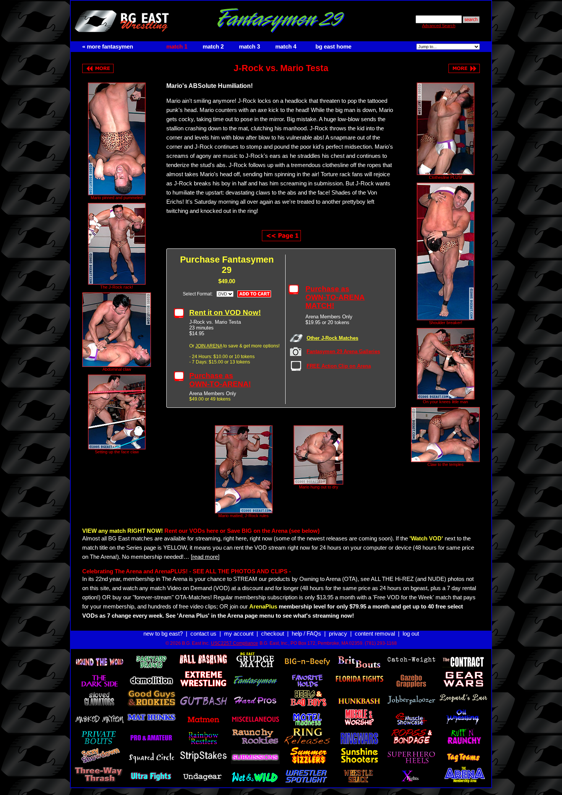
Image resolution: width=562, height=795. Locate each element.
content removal (375, 634)
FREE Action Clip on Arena (339, 366)
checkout (272, 634)
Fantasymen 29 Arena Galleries (343, 351)
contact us (203, 634)
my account (238, 634)
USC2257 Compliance (234, 643)
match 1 (176, 47)
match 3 (249, 47)
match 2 (213, 47)
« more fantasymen (107, 47)
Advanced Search (438, 25)
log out (411, 634)
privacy (338, 634)
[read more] (205, 557)
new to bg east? (163, 634)
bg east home (333, 47)
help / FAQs (306, 634)
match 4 (285, 47)
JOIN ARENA (208, 346)
